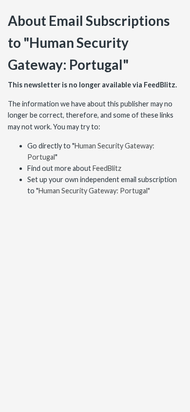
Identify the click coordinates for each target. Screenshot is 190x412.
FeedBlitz (107, 168)
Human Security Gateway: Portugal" (94, 190)
